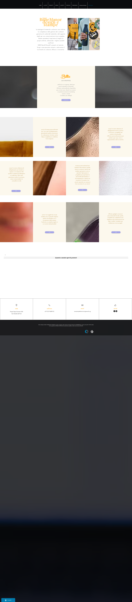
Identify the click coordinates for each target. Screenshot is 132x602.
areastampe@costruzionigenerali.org (82, 311)
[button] (6, 254)
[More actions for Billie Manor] (6, 254)
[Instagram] (116, 311)
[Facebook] (114, 311)
